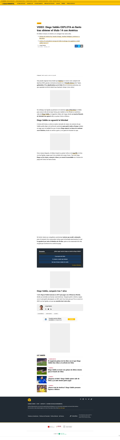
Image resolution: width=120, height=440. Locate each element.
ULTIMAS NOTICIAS (21, 3)
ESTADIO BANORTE (39, 3)
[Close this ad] (119, 436)
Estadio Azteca (69, 83)
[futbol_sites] (74, 416)
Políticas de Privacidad (44, 416)
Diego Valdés (46, 114)
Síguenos (71, 319)
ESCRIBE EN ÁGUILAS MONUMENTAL (54, 404)
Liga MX (75, 153)
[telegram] (88, 399)
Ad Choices (61, 416)
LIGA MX (58, 3)
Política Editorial (54, 416)
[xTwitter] (86, 399)
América (60, 81)
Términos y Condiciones (33, 416)
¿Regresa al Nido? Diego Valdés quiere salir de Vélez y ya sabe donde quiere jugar (63, 380)
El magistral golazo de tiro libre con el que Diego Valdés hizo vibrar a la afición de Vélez (64, 362)
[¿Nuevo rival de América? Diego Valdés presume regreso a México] (42, 388)
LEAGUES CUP (30, 3)
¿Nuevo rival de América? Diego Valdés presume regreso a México (64, 388)
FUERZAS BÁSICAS (71, 3)
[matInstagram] (83, 399)
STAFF (37, 404)
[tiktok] (91, 399)
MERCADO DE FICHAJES (49, 3)
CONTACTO (42, 404)
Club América (41, 313)
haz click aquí (61, 408)
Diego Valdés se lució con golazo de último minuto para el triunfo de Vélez (65, 371)
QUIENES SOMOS (31, 404)
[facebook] (80, 399)
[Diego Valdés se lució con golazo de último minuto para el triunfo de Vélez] (42, 371)
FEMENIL (63, 3)
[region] (60, 11)
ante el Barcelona (71, 110)
